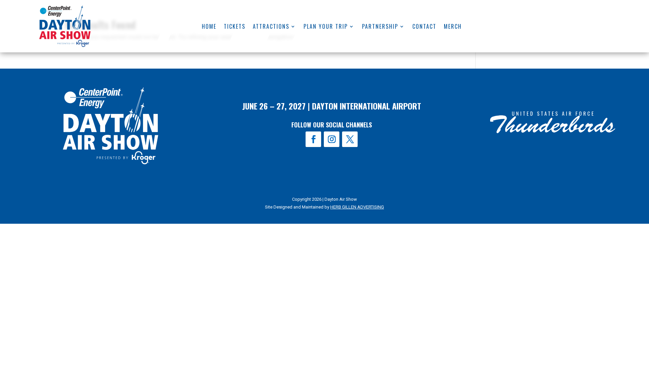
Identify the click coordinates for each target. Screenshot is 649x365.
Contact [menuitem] (424, 27)
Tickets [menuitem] (234, 27)
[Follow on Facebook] (313, 139)
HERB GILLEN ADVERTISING (357, 207)
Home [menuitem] (209, 27)
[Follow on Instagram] (331, 139)
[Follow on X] (350, 139)
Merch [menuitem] (453, 27)
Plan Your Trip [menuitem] (326, 27)
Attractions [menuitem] (271, 27)
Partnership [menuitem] (380, 27)
